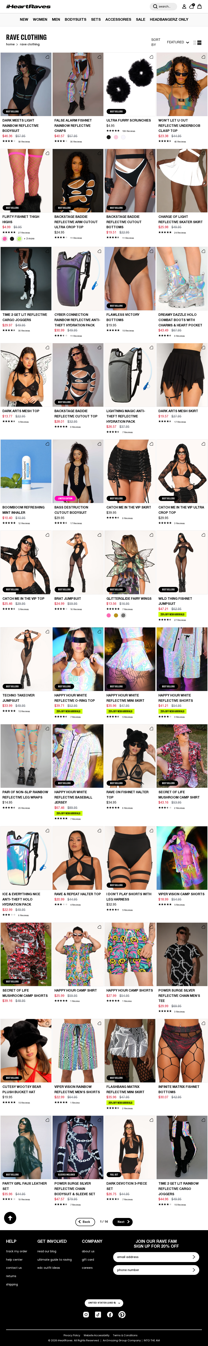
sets (96, 20)
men (56, 20)
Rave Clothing (30, 44)
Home (10, 44)
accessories (118, 20)
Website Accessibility (96, 1335)
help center (14, 1260)
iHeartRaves (65, 1340)
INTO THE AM (152, 1340)
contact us (14, 1268)
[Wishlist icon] (47, 57)
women (40, 20)
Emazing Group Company (124, 1340)
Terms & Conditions (125, 1335)
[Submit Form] (194, 1257)
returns (11, 1276)
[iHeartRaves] (28, 6)
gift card (88, 1260)
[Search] (155, 6)
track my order (16, 1251)
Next (121, 1222)
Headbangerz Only (169, 20)
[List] (199, 42)
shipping (12, 1284)
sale (140, 20)
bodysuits (75, 20)
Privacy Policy (72, 1335)
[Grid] (194, 42)
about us (88, 1251)
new (24, 20)
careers (87, 1268)
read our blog (46, 1251)
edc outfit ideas (48, 1268)
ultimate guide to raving (54, 1260)
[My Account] (183, 6)
